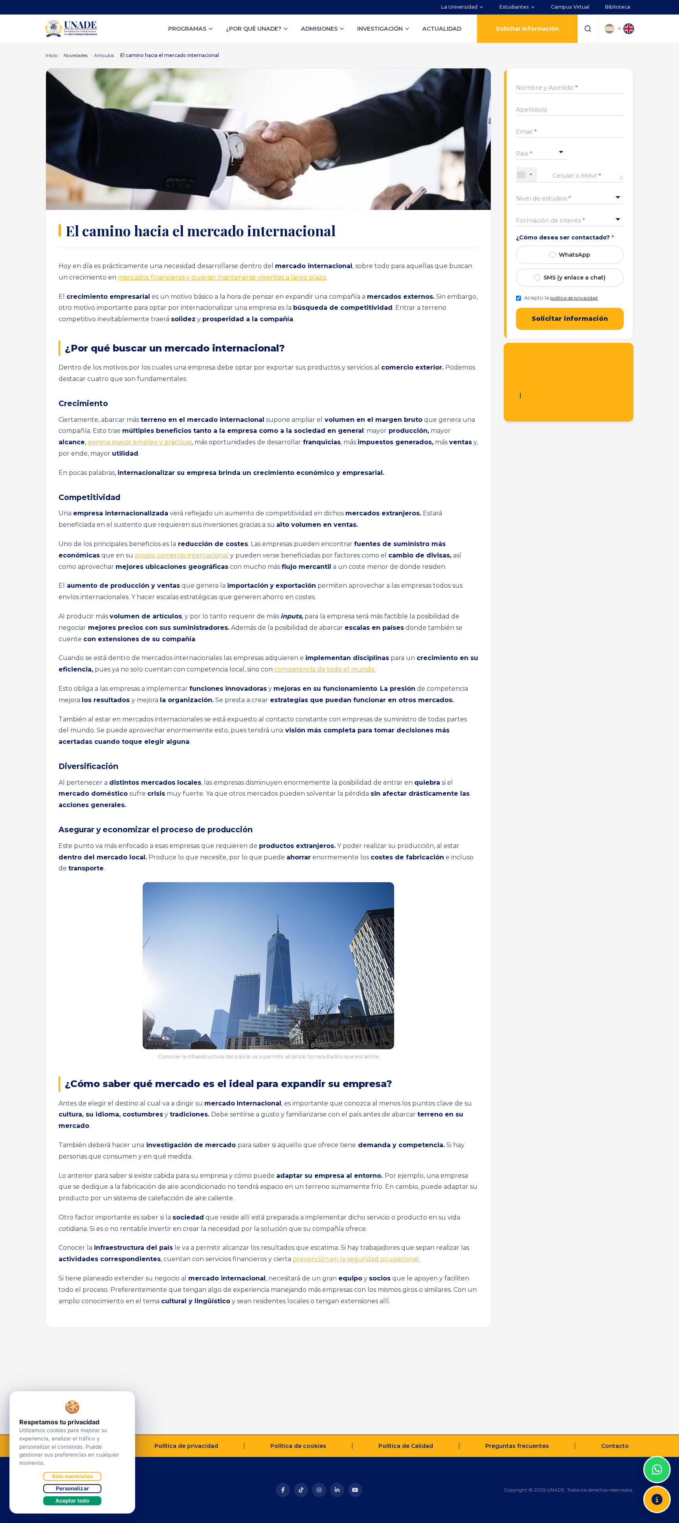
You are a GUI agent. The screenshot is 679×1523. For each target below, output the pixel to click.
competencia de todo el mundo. (325, 669)
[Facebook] (283, 1490)
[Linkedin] (337, 1490)
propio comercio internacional (182, 555)
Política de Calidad (405, 1445)
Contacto (615, 1445)
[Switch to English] (628, 28)
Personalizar (72, 1488)
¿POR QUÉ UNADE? (253, 28)
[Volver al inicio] (657, 1450)
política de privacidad (574, 298)
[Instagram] (319, 1490)
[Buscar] (588, 29)
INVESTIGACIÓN (380, 28)
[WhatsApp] (657, 1469)
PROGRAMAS (187, 28)
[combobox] (526, 174)
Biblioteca (617, 7)
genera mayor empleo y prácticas (140, 442)
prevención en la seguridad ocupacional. (356, 1259)
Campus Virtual (570, 7)
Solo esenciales (72, 1476)
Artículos (104, 55)
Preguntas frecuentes (517, 1445)
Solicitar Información (527, 28)
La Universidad (459, 7)
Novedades (76, 55)
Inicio (51, 55)
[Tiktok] (301, 1490)
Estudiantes (514, 7)
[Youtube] (355, 1490)
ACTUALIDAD (441, 28)
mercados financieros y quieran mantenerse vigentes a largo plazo (222, 277)
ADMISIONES (319, 28)
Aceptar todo (72, 1500)
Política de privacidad (186, 1445)
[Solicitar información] (657, 1499)
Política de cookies (298, 1445)
